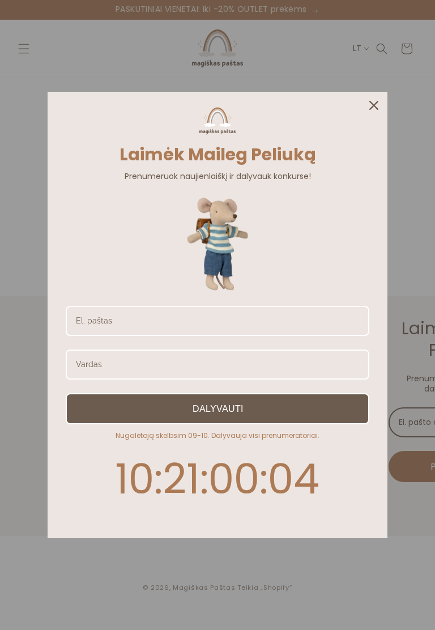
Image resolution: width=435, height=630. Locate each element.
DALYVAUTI (218, 409)
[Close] (373, 105)
